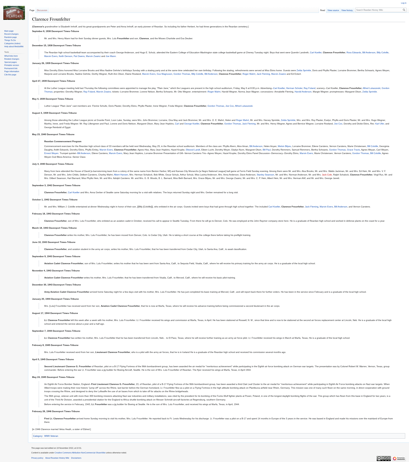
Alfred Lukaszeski (371, 88)
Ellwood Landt (193, 149)
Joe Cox (229, 106)
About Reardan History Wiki (57, 458)
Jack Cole (327, 174)
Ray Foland (309, 88)
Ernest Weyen (51, 153)
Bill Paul (267, 149)
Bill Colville (372, 146)
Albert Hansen (121, 174)
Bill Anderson (368, 52)
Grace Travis (353, 149)
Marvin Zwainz (93, 56)
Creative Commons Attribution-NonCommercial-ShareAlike (80, 453)
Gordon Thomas (182, 74)
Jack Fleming (263, 74)
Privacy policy (37, 458)
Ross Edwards (354, 52)
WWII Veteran (51, 436)
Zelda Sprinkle (304, 70)
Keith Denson (65, 56)
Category (37, 436)
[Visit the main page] (14, 13)
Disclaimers (76, 458)
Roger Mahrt (249, 74)
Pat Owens (79, 56)
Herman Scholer (294, 88)
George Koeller (191, 123)
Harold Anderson (303, 91)
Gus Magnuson (164, 74)
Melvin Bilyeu (284, 146)
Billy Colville (383, 52)
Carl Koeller (316, 52)
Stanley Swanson (265, 174)
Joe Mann (111, 56)
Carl (177, 123)
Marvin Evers (51, 56)
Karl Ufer (379, 123)
